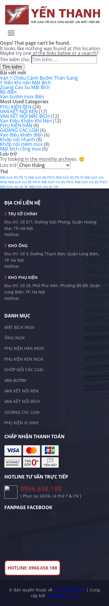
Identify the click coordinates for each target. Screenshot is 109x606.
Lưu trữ (8, 165)
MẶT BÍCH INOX (19, 327)
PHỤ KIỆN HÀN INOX (24, 348)
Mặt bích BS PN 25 (69, 177)
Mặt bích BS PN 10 (13, 177)
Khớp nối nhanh (17, 139)
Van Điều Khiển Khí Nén (26, 121)
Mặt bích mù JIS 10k (43, 187)
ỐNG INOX (14, 337)
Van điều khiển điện (21, 135)
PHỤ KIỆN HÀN (16, 125)
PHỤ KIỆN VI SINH (21, 422)
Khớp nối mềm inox (21, 144)
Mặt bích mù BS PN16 (58, 182)
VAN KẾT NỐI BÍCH (22, 401)
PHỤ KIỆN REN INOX (23, 359)
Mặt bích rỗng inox (20, 149)
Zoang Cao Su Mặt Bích (25, 87)
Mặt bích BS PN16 (41, 177)
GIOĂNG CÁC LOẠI (19, 130)
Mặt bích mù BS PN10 (24, 182)
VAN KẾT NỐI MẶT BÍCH (25, 116)
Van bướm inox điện (22, 96)
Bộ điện (8, 92)
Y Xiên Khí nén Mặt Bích (25, 82)
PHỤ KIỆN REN (15, 107)
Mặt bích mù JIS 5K (14, 187)
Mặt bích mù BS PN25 (91, 182)
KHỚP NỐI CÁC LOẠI (23, 369)
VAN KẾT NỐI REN (19, 111)
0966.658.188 (41, 489)
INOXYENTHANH (69, 590)
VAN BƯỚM (15, 380)
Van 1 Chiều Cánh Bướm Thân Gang (39, 78)
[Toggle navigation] (11, 33)
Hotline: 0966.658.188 (32, 568)
